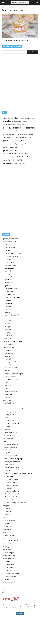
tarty (7, 388)
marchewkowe (10, 294)
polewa (7, 318)
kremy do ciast (10, 415)
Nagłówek (7, 450)
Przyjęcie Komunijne (12, 485)
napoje (6, 453)
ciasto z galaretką (11, 128)
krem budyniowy (31, 141)
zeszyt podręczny (9, 582)
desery (8, 271)
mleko (7, 470)
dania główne (8, 347)
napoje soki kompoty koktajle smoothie (18, 473)
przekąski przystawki (10, 520)
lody (9, 274)
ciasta (17, 118)
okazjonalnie (8, 476)
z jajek (7, 429)
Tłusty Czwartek (11, 497)
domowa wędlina (9, 438)
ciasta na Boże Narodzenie (12, 341)
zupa (19, 163)
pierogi (5, 147)
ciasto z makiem (8, 131)
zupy (7, 397)
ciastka (32, 118)
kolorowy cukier (10, 412)
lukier (7, 418)
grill (5, 441)
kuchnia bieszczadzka (10, 444)
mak (4, 144)
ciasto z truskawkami (20, 131)
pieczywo (6, 506)
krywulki (10, 564)
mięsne (8, 371)
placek (11, 147)
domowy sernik (7, 137)
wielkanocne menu (10, 163)
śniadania (7, 544)
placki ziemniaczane (12, 379)
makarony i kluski (11, 368)
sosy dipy (6, 547)
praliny (8, 321)
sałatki (6, 532)
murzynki (8, 309)
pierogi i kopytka (11, 376)
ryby (7, 382)
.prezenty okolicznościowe (11, 239)
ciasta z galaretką (11, 256)
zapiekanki (9, 394)
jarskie (8, 359)
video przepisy (8, 553)
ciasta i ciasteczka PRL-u (13, 253)
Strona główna (6, 7)
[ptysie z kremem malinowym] (20, 26)
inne (7, 406)
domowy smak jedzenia (22, 137)
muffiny (8, 306)
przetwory (7, 526)
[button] (37, 2)
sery (5, 538)
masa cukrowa (10, 421)
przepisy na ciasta (23, 153)
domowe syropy (11, 456)
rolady (8, 327)
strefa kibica (7, 550)
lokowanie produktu (10, 447)
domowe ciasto (7, 134)
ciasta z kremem (11, 259)
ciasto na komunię (21, 125)
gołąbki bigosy (10, 353)
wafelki (8, 338)
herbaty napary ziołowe (13, 462)
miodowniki (9, 303)
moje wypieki (22, 144)
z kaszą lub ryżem (11, 391)
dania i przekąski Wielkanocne (17, 503)
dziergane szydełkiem (12, 573)
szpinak (5, 160)
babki (7, 244)
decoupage (9, 567)
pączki (14, 157)
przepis (17, 147)
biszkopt (10, 118)
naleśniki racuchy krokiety (14, 374)
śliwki (23, 163)
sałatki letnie (10, 535)
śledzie (8, 523)
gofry (7, 286)
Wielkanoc (9, 500)
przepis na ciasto (14, 150)
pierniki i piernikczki (12, 315)
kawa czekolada (10, 465)
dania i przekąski (13, 491)
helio (16, 141)
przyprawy (7, 529)
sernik (29, 156)
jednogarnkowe (11, 362)
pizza (5, 517)
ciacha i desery (9, 242)
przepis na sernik (10, 153)
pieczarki (29, 144)
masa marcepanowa (12, 423)
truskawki (17, 160)
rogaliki (8, 324)
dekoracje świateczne (12, 570)
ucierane (8, 335)
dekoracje (7, 400)
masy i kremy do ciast (12, 297)
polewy (7, 426)
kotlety (8, 365)
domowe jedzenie (17, 134)
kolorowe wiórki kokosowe (14, 409)
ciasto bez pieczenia (19, 122)
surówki (8, 385)
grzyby (12, 141)
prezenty (8, 579)
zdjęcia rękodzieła (9, 558)
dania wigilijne (12, 482)
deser (29, 131)
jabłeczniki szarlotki (12, 288)
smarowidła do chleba (11, 541)
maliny (15, 144)
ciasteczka (25, 118)
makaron (9, 144)
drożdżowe (9, 283)
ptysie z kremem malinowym (15, 40)
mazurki (8, 300)
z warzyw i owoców (11, 432)
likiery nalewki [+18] (12, 467)
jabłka (22, 140)
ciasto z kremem (27, 128)
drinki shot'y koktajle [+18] (14, 459)
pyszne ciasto (7, 157)
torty (7, 332)
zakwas (8, 514)
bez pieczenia (10, 247)
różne (9, 277)
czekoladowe (9, 403)
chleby (8, 511)
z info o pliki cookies (10, 555)
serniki (8, 330)
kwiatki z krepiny (10, 576)
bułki (7, 509)
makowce (9, 291)
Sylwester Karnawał (12, 494)
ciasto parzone (10, 268)
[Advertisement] (16, 199)
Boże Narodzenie (11, 479)
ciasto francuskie (9, 125)
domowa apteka (9, 435)
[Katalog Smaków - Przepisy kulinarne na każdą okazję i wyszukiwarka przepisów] (20, 594)
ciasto (7, 121)
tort (9, 160)
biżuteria (8, 561)
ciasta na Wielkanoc (10, 344)
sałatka (20, 156)
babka (5, 118)
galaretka (6, 141)
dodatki (8, 280)
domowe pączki (28, 134)
